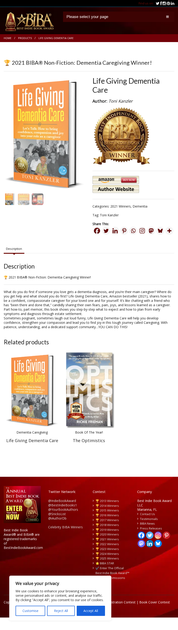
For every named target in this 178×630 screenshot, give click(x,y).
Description (14, 249)
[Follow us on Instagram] (164, 3)
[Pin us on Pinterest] (169, 3)
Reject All (61, 611)
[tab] (14, 249)
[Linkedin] (115, 231)
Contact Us (147, 514)
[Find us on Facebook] (161, 3)
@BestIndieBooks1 (62, 505)
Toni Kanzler (109, 215)
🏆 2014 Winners (107, 506)
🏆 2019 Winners (107, 530)
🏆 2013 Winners (107, 501)
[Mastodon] (151, 231)
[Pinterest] (124, 231)
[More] (169, 231)
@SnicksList (57, 514)
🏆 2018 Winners (107, 525)
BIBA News (147, 523)
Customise (30, 611)
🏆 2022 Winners (107, 544)
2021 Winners (120, 206)
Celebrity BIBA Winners (65, 527)
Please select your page (87, 17)
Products (25, 38)
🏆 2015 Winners (107, 510)
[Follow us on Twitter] (158, 3)
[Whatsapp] (133, 231)
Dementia (140, 206)
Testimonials (149, 519)
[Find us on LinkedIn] (172, 3)
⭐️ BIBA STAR (104, 563)
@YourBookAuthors (63, 509)
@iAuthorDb (57, 518)
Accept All (90, 611)
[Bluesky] (160, 231)
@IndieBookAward (62, 500)
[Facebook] (97, 231)
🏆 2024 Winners (107, 554)
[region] (60, 598)
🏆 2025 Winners (107, 558)
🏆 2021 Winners (107, 539)
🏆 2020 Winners (107, 534)
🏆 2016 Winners (107, 515)
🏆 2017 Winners (107, 520)
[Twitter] (106, 231)
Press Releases (151, 528)
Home (7, 38)
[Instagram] (142, 231)
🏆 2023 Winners (107, 549)
